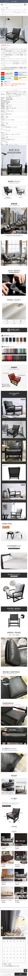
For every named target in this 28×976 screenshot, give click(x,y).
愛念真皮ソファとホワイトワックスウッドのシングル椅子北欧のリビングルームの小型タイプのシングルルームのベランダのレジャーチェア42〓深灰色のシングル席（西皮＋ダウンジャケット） (13, 12)
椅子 (7, 8)
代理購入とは (6, 81)
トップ (2, 8)
